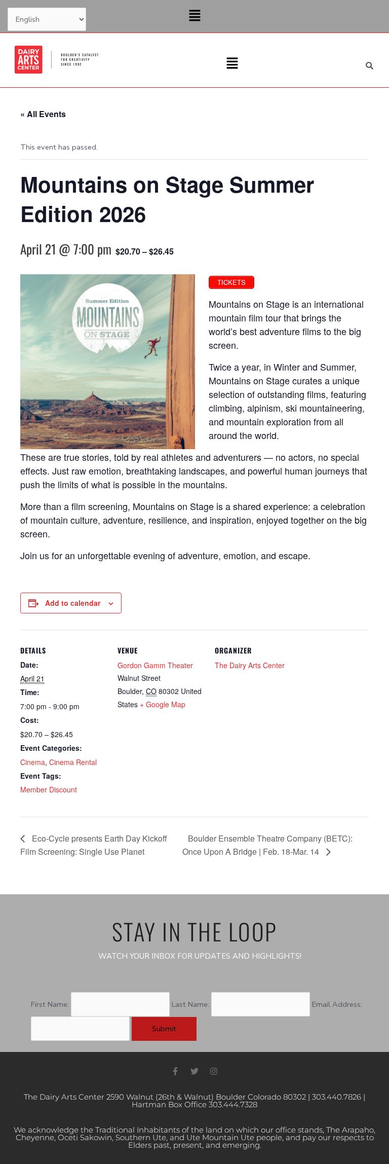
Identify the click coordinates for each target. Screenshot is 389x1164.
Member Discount (48, 789)
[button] (194, 16)
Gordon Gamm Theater (155, 665)
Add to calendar (72, 603)
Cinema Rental (73, 762)
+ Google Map (162, 704)
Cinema (32, 762)
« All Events (43, 114)
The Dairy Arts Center (250, 665)
